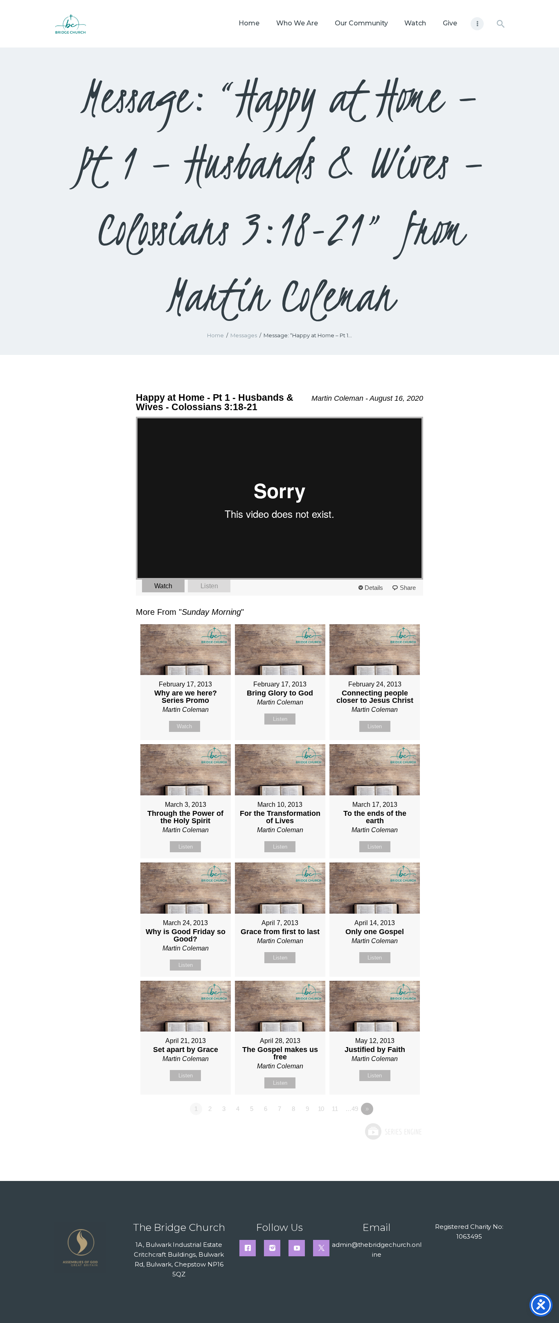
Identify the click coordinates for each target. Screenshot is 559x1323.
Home (215, 335)
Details (374, 587)
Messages (243, 335)
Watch (163, 585)
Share (408, 587)
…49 (351, 1108)
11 (335, 1108)
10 (321, 1108)
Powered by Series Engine (393, 1131)
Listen (209, 585)
